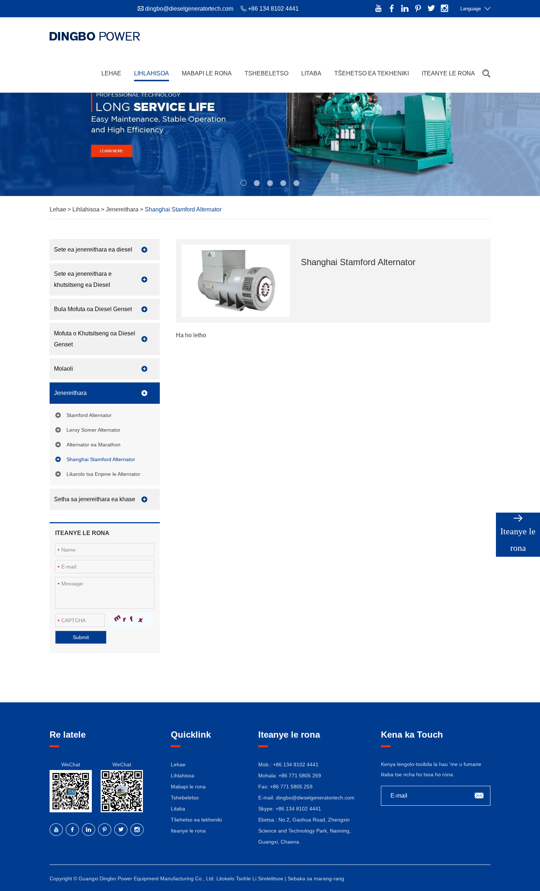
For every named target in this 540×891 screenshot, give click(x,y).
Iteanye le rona (448, 73)
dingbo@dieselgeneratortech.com (189, 9)
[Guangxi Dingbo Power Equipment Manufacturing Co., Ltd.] (95, 36)
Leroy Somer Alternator (93, 430)
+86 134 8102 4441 (298, 809)
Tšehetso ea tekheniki (371, 73)
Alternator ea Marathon (93, 445)
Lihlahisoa (151, 73)
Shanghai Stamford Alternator (100, 459)
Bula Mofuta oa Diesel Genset (93, 309)
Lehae (111, 73)
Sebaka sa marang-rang (316, 878)
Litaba (311, 73)
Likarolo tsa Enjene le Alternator (103, 474)
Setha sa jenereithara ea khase (94, 499)
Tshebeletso (266, 73)
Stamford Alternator (89, 415)
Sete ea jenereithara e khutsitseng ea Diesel (83, 279)
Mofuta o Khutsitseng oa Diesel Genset (94, 339)
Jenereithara (123, 209)
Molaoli (63, 369)
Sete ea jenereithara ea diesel (93, 249)
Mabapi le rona (207, 73)
